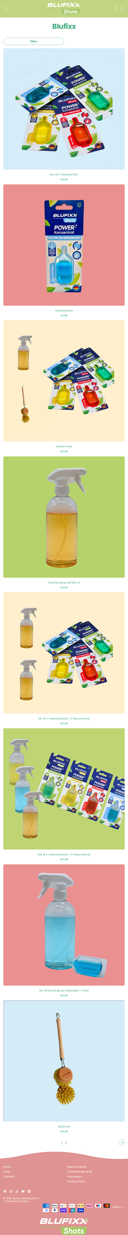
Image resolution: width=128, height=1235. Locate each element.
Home (7, 1167)
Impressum (74, 1177)
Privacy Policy (76, 1181)
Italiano (116, 1207)
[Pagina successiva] (122, 1143)
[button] (115, 8)
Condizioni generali (79, 1172)
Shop (6, 1172)
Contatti (8, 1177)
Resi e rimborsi (76, 1167)
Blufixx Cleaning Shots (26, 1198)
